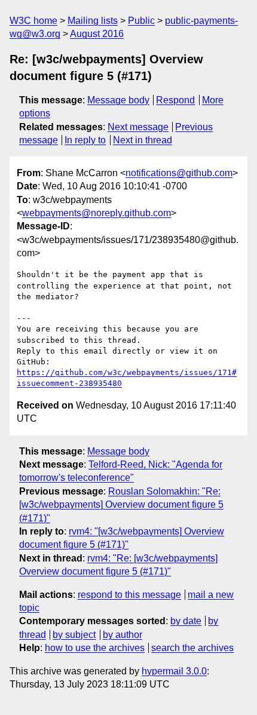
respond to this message (129, 595)
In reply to (85, 140)
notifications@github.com (179, 173)
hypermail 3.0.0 (174, 671)
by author (122, 635)
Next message (138, 127)
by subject (74, 635)
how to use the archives (95, 648)
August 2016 (97, 34)
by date (185, 621)
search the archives (192, 648)
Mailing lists (93, 21)
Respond (175, 100)
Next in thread (142, 140)
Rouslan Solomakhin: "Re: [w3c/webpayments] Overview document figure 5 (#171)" (121, 504)
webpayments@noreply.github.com (96, 213)
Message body (118, 100)
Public (141, 21)
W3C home (33, 21)
